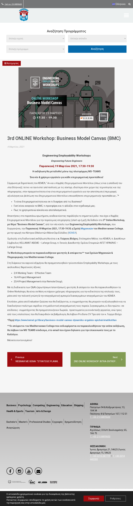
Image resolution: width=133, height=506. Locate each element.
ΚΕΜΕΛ (72, 232)
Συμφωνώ (93, 498)
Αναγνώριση (13, 427)
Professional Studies (40, 422)
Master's (23, 422)
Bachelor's (11, 422)
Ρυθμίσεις (115, 498)
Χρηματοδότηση (73, 422)
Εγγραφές (57, 422)
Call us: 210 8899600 (13, 4)
